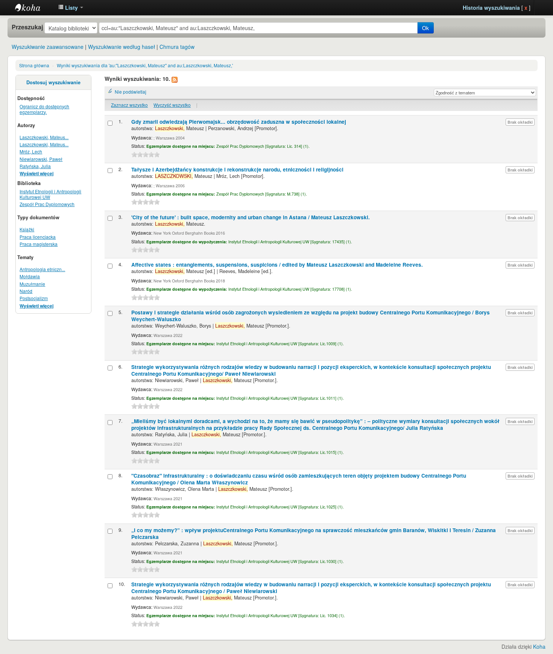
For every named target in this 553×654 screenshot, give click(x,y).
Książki (27, 229)
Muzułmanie (32, 284)
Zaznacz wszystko (129, 105)
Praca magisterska (39, 244)
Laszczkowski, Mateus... (44, 137)
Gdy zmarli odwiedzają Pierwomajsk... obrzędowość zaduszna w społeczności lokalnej (238, 121)
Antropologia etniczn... (42, 269)
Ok (425, 28)
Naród (26, 291)
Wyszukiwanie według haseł (121, 46)
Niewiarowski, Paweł (41, 159)
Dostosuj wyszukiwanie (53, 82)
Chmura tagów (177, 46)
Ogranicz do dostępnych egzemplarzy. (44, 109)
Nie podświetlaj (130, 91)
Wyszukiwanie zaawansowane (48, 46)
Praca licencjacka (38, 237)
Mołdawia (30, 276)
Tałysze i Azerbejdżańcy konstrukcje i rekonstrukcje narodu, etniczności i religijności (237, 169)
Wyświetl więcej (36, 173)
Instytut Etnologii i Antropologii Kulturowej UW (34, 7)
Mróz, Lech (31, 151)
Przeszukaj (27, 27)
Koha (539, 646)
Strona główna (34, 65)
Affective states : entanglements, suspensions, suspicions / (277, 264)
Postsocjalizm (34, 298)
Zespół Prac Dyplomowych (47, 204)
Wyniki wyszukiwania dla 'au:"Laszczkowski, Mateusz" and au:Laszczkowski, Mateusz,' (145, 65)
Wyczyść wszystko (172, 105)
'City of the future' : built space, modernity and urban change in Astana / (250, 217)
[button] (71, 7)
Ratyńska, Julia (35, 166)
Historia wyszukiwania (491, 7)
